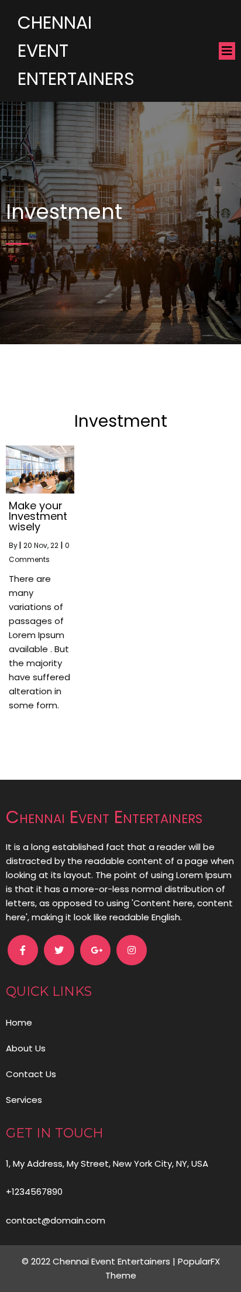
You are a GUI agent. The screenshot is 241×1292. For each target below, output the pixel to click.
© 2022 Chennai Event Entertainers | (100, 1261)
